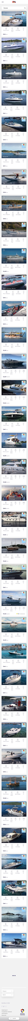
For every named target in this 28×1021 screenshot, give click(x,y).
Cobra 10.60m (6, 315)
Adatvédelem (5, 1013)
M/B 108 (5, 262)
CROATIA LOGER (7, 552)
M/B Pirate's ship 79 (8, 789)
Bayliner (5, 51)
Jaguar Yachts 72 (7, 367)
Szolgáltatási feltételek (7, 1011)
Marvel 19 (5, 156)
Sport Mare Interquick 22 (9, 868)
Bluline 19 (5, 683)
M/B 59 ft (5, 341)
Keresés (6, 8)
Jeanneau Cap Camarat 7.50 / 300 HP (13, 815)
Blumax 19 (5, 762)
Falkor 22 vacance (7, 657)
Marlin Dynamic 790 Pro (9, 288)
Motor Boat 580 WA (8, 710)
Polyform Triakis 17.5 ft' (9, 130)
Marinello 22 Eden (7, 235)
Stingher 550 (6, 209)
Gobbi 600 (6, 841)
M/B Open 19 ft (7, 77)
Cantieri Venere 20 (8, 920)
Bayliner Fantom (7, 104)
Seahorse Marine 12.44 (9, 499)
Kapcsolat (4, 1015)
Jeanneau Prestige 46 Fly (9, 394)
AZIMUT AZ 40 (7, 604)
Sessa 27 (5, 947)
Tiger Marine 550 (7, 183)
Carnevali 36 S (7, 525)
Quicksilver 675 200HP (9, 578)
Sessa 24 (5, 894)
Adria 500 (5, 736)
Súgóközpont (5, 1010)
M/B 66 (5, 631)
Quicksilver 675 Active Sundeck (11, 420)
